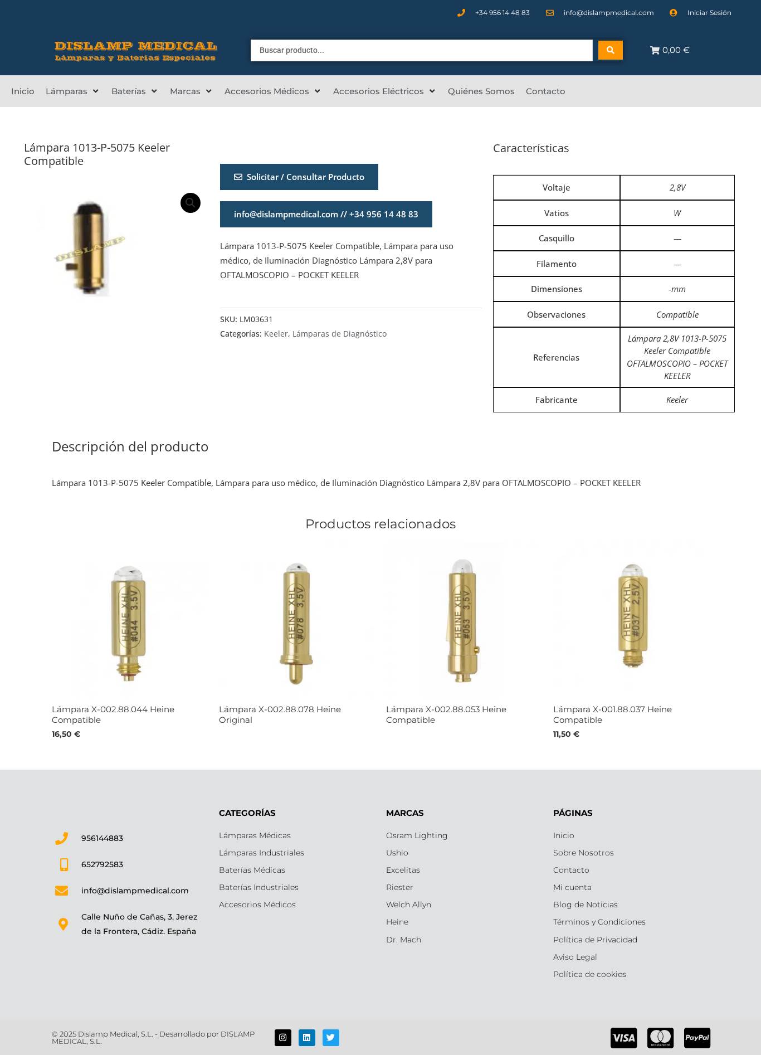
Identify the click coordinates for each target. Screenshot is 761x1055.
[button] (73, 91)
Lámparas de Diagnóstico (339, 334)
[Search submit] (610, 50)
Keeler (276, 334)
